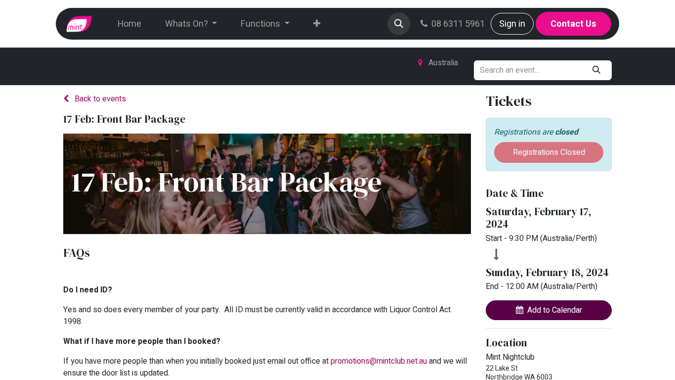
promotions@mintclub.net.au (379, 361)
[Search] (597, 70)
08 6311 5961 (458, 24)
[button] (398, 23)
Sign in (512, 24)
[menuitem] (129, 24)
